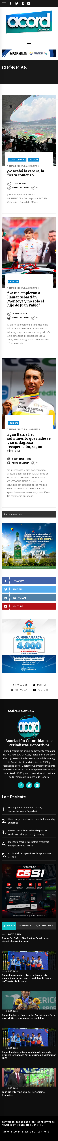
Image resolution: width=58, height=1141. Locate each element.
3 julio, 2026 (11, 1048)
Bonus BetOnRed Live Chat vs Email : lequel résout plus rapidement (26, 940)
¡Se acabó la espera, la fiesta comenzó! (25, 173)
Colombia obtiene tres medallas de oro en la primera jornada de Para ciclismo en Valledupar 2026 (29, 1055)
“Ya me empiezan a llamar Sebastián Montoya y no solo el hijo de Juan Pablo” (25, 299)
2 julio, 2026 (11, 1088)
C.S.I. (40, 1125)
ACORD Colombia (20, 187)
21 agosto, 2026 (13, 934)
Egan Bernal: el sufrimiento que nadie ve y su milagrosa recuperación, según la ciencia (29, 442)
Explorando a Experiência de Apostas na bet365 (29, 855)
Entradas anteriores (15, 514)
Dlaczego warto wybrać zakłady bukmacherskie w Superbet (25, 809)
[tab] (9, 926)
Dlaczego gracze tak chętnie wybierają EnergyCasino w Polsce (28, 843)
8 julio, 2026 (11, 971)
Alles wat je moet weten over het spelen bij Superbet (31, 820)
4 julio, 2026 (11, 1011)
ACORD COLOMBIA (17, 159)
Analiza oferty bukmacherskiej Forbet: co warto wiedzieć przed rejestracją (29, 832)
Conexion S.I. (25, 1125)
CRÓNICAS (33, 159)
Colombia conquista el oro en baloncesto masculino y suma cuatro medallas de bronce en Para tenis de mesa (27, 978)
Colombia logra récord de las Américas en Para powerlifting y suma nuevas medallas (28, 1017)
